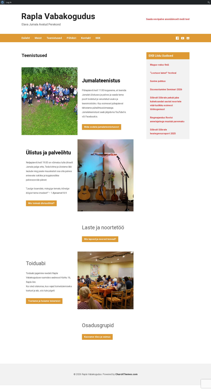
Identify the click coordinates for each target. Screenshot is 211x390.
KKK (98, 38)
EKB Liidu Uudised (161, 55)
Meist (38, 38)
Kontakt (86, 38)
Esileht (26, 38)
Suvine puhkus (158, 81)
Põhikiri (71, 38)
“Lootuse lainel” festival (163, 73)
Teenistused (54, 38)
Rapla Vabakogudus (58, 16)
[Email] (187, 38)
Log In (8, 2)
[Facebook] (177, 38)
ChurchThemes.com (126, 374)
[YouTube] (182, 38)
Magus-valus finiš (159, 64)
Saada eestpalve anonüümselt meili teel (167, 19)
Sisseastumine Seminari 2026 (166, 89)
